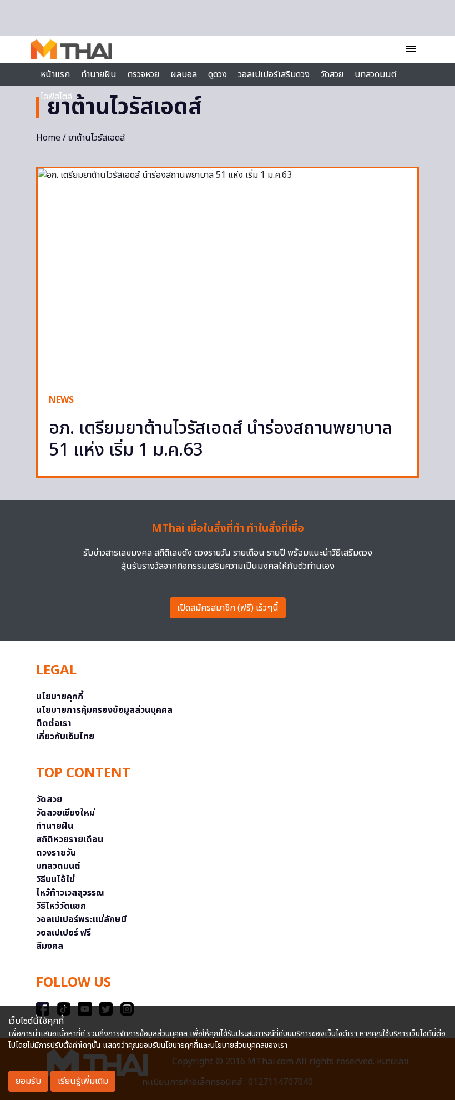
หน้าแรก (55, 74)
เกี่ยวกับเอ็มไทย (65, 736)
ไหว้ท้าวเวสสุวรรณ (70, 892)
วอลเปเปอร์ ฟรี (63, 932)
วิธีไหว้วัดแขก (61, 906)
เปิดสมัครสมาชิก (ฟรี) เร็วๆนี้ (228, 607)
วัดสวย (332, 74)
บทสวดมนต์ (375, 74)
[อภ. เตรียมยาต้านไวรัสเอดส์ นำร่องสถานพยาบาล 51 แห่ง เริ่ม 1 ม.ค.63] (227, 275)
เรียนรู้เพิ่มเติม (83, 1081)
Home (48, 137)
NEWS (61, 400)
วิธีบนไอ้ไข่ (55, 879)
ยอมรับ (28, 1081)
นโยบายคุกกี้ (59, 696)
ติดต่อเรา (54, 723)
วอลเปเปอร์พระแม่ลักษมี (81, 919)
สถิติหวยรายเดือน (69, 839)
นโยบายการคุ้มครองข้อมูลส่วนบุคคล (104, 710)
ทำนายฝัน (99, 74)
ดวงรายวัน (56, 852)
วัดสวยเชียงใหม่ (65, 812)
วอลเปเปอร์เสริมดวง (274, 74)
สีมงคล (49, 946)
